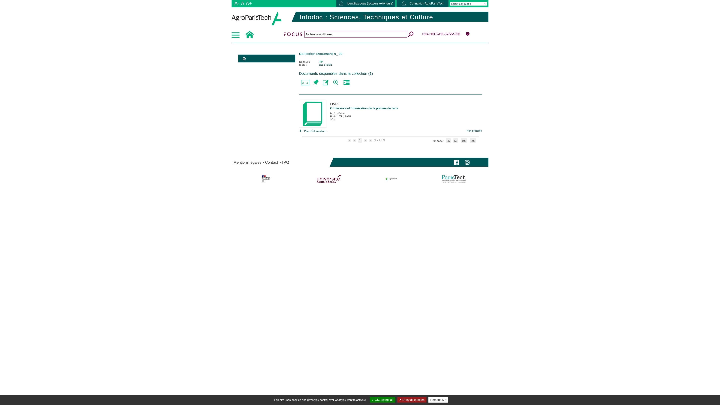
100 (464, 140)
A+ (249, 3)
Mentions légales (247, 162)
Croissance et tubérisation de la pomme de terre (364, 108)
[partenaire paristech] (454, 179)
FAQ (285, 162)
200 (473, 140)
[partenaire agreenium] (391, 179)
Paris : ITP (336, 116)
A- (236, 3)
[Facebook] (456, 162)
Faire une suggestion (326, 82)
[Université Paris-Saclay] (329, 179)
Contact (271, 162)
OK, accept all (383, 399)
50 (455, 140)
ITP (321, 61)
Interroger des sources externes (346, 82)
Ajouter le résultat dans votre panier (315, 82)
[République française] (266, 179)
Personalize (438, 399)
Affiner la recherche (336, 82)
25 (448, 140)
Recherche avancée (441, 34)
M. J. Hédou (337, 113)
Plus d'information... (316, 131)
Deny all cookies (413, 399)
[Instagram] (467, 162)
